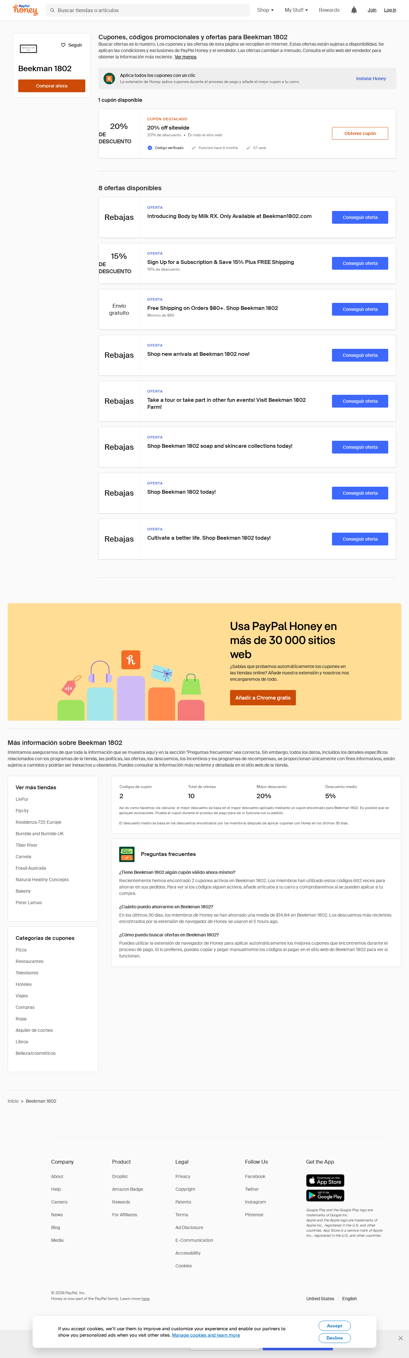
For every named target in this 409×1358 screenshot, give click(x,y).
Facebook (255, 1176)
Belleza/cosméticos (36, 1053)
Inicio (13, 1101)
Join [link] (372, 10)
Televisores (27, 973)
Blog (55, 1227)
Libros (22, 1042)
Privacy (182, 1176)
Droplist (120, 1176)
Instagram (255, 1202)
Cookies (183, 1266)
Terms (181, 1215)
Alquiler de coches (34, 1030)
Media (57, 1240)
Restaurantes (29, 961)
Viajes (22, 996)
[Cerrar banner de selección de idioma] (401, 1338)
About (57, 1176)
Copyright (185, 1189)
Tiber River (26, 845)
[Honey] (25, 10)
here (146, 1298)
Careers (59, 1202)
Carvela (23, 856)
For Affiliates (124, 1215)
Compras (25, 1007)
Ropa (21, 1019)
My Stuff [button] (294, 10)
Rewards (329, 10)
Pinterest (254, 1215)
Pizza (21, 950)
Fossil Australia (31, 868)
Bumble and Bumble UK (40, 834)
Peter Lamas (29, 902)
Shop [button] (263, 10)
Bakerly (23, 891)
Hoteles (24, 984)
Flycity (22, 811)
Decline (335, 1337)
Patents (183, 1202)
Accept (334, 1325)
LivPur (22, 799)
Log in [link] (390, 10)
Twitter (252, 1189)
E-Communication (194, 1240)
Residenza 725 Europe (38, 822)
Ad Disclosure (189, 1227)
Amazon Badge (127, 1189)
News (57, 1215)
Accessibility (188, 1253)
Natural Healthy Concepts (42, 879)
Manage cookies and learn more (206, 1335)
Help (56, 1189)
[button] (331, 1298)
